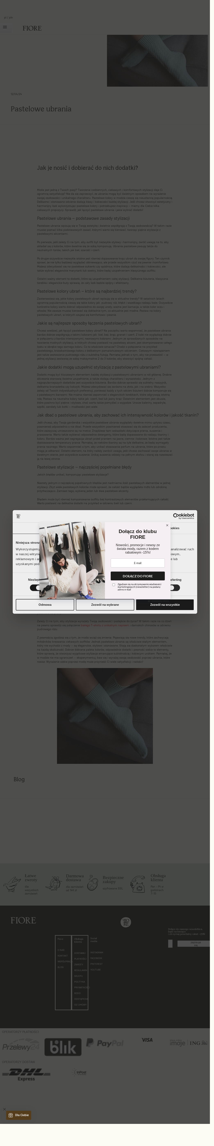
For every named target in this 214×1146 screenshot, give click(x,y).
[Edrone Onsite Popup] (105, 562)
